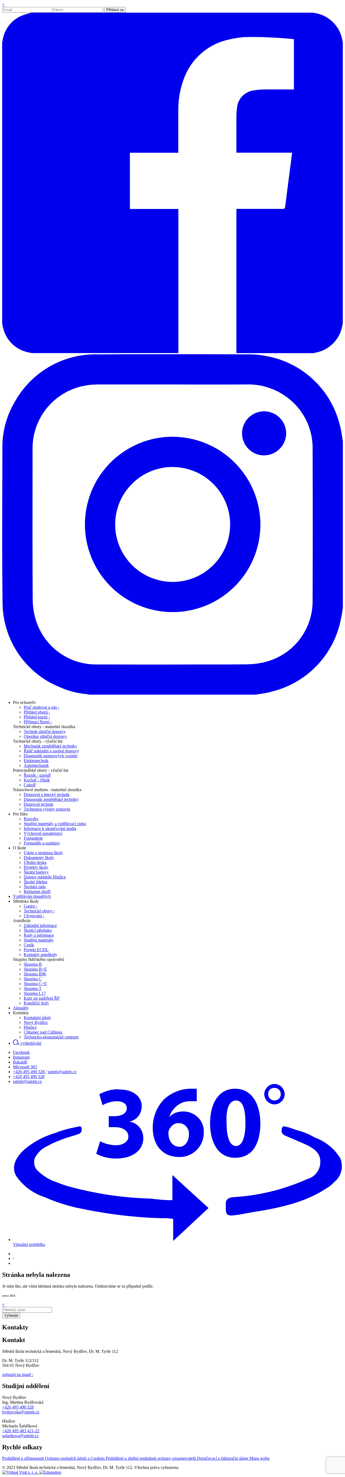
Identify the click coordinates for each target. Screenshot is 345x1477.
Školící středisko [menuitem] (38, 930)
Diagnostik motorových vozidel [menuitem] (50, 755)
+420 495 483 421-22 (20, 1431)
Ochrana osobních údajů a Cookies (75, 1458)
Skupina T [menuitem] (33, 988)
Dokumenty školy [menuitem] (39, 857)
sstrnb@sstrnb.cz (62, 1071)
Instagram (21, 1057)
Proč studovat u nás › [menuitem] (41, 707)
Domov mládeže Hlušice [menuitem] (45, 877)
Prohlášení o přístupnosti (23, 1458)
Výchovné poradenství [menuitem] (43, 833)
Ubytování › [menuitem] (34, 915)
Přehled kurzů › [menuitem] (37, 717)
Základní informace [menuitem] (40, 925)
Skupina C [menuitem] (33, 978)
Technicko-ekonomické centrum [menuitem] (51, 1037)
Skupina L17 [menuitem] (35, 993)
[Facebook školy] (172, 351)
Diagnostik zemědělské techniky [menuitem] (51, 799)
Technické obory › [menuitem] (39, 911)
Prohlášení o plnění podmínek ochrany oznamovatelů (151, 1458)
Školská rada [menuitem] (35, 886)
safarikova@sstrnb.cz (20, 1435)
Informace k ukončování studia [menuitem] (50, 828)
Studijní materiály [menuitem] (39, 940)
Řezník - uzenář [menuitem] (37, 775)
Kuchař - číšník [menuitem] (37, 780)
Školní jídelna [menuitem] (35, 882)
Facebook (21, 1052)
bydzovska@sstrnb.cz (20, 1412)
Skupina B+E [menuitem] (35, 969)
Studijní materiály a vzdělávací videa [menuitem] (55, 823)
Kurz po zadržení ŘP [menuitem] (42, 998)
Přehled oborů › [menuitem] (37, 712)
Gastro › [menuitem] (30, 906)
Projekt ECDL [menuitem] (36, 949)
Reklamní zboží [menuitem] (37, 891)
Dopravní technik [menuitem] (38, 804)
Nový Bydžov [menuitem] (36, 1022)
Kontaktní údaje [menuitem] (37, 1017)
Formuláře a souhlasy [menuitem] (42, 843)
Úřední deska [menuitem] (35, 862)
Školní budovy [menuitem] (36, 872)
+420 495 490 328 (29, 1071)
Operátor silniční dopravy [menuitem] (45, 736)
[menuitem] (24, 702)
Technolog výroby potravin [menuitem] (47, 809)
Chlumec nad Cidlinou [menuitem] (43, 1032)
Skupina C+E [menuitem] (35, 983)
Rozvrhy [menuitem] (31, 818)
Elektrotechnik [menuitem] (36, 760)
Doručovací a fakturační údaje (223, 1458)
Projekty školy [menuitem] (36, 867)
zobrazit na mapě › (17, 1374)
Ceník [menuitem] (29, 945)
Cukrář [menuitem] (30, 785)
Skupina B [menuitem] (33, 964)
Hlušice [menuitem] (30, 1027)
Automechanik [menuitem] (36, 765)
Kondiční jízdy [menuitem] (36, 1003)
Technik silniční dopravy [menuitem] (45, 731)
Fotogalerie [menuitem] (33, 838)
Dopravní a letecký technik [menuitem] (47, 794)
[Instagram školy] (172, 693)
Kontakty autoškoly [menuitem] (40, 954)
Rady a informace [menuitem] (39, 935)
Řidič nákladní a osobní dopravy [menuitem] (51, 751)
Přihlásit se (115, 10)
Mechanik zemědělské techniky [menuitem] (50, 746)
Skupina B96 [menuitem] (35, 974)
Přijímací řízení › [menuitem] (38, 722)
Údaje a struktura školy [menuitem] (43, 852)
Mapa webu (259, 1458)
